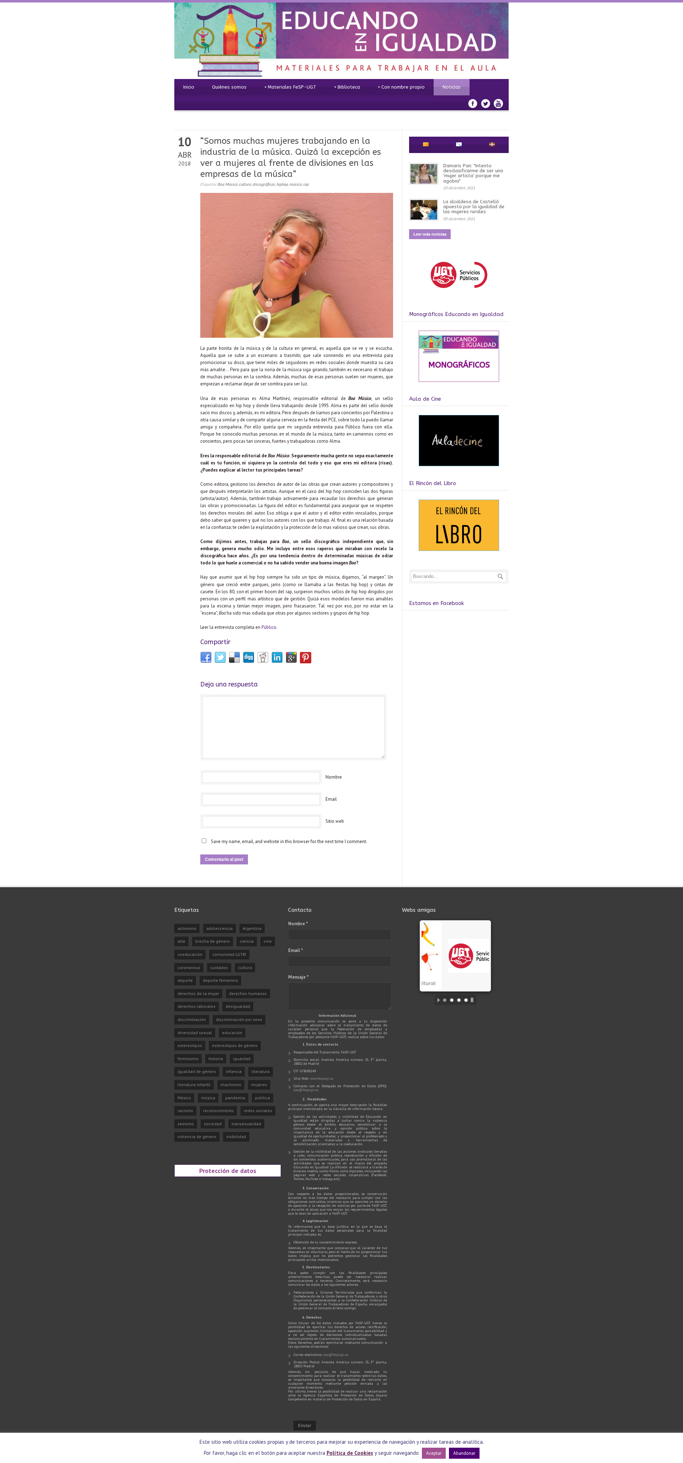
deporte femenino (220, 980)
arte (181, 941)
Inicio (188, 87)
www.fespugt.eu (322, 1078)
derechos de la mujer (198, 993)
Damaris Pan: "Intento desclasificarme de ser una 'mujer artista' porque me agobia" (473, 173)
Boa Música (228, 184)
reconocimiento (218, 1110)
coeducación (190, 954)
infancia (234, 1071)
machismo (231, 1084)
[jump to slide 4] (466, 1000)
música (296, 184)
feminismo (188, 1058)
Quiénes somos (229, 87)
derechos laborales (197, 1006)
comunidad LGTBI (229, 954)
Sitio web (334, 821)
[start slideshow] (437, 1000)
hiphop (282, 184)
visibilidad (236, 1136)
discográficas (264, 184)
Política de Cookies (350, 1452)
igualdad (241, 1058)
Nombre (333, 777)
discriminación (192, 1019)
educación (232, 1032)
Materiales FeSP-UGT (290, 87)
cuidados (219, 967)
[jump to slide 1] (444, 1000)
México (184, 1097)
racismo (185, 1110)
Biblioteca (347, 87)
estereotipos (190, 1045)
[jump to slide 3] (458, 1000)
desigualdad (238, 1006)
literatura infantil (194, 1084)
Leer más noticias (429, 234)
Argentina (252, 928)
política (262, 1097)
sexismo (186, 1123)
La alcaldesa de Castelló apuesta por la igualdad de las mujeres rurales (473, 207)
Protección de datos (227, 1170)
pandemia (235, 1097)
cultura (245, 184)
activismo (187, 928)
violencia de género (197, 1136)
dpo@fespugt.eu (306, 1090)
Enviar (304, 1425)
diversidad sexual (195, 1032)
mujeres (259, 1084)
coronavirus (189, 967)
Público (268, 627)
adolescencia (219, 928)
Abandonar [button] (464, 1453)
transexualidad (246, 1123)
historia (215, 1058)
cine (268, 941)
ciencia (247, 941)
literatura (261, 1071)
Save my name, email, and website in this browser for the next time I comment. (289, 841)
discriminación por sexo (239, 1019)
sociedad (213, 1123)
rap (306, 184)
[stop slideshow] (474, 1000)
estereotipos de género (235, 1045)
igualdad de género (197, 1071)
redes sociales (258, 1110)
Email (331, 799)
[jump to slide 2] (451, 1000)
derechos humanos (248, 993)
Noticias (452, 87)
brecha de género (212, 941)
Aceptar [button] (433, 1453)
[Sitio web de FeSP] (458, 291)
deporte (185, 980)
